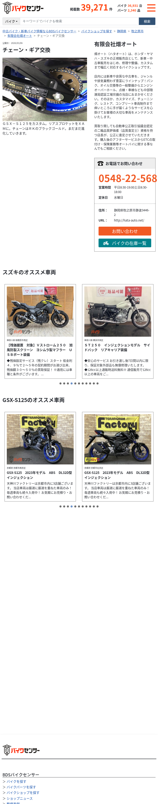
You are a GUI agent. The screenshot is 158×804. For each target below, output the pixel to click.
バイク (10, 21)
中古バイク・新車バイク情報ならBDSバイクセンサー (39, 31)
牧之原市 (137, 31)
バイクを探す (16, 781)
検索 (147, 21)
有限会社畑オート (19, 35)
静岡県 (121, 31)
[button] (60, 383)
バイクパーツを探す (21, 786)
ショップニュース (20, 798)
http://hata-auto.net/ (129, 220)
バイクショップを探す (96, 31)
